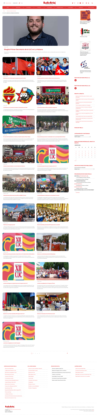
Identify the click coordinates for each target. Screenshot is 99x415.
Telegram (82, 3)
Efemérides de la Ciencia (9, 374)
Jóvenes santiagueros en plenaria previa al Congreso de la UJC (15, 283)
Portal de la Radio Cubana (33, 370)
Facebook (74, 3)
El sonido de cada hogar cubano (81, 370)
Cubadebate (30, 382)
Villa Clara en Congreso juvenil (9, 224)
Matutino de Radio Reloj (9, 368)
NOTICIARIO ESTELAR (83, 176)
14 (88, 153)
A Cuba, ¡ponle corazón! (9, 378)
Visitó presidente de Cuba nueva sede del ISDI (84, 116)
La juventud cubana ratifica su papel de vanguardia (47, 107)
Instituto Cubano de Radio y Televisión (35, 368)
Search (92, 3)
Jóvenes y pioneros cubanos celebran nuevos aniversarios (48, 78)
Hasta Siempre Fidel (8, 388)
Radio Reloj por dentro (79, 372)
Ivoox (86, 3)
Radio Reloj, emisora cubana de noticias (15, 409)
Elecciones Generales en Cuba (10, 397)
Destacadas (18, 7)
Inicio (8, 7)
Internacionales (60, 7)
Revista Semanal (91, 7)
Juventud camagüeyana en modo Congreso (11, 343)
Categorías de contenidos (79, 135)
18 (79, 155)
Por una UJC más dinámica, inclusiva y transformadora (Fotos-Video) (16, 136)
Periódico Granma (31, 384)
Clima (19, 3)
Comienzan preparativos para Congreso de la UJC (47, 166)
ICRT (93, 410)
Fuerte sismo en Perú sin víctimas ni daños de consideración (84, 108)
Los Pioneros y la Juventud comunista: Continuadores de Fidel (15, 107)
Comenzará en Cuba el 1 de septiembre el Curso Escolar (84, 114)
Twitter (72, 3)
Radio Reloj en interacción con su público (82, 376)
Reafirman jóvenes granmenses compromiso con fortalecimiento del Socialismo (18, 254)
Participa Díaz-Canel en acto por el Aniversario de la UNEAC (85, 100)
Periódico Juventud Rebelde (33, 386)
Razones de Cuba (31, 372)
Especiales (81, 7)
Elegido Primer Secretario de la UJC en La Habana (23, 49)
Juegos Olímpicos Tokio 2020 (10, 382)
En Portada (29, 7)
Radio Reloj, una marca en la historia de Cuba (83, 374)
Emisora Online (8, 3)
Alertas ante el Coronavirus (10, 384)
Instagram (77, 3)
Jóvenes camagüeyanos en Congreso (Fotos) (46, 283)
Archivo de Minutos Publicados (79, 167)
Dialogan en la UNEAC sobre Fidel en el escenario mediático (84, 111)
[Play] (75, 80)
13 (85, 153)
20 (85, 155)
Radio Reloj (49, 3)
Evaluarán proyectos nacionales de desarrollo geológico (84, 103)
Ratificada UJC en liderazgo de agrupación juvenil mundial (14, 78)
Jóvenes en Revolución (9, 376)
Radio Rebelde (31, 376)
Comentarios (70, 7)
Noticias (39, 7)
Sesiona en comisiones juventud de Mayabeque (46, 254)
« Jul (75, 160)
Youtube (80, 3)
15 (91, 153)
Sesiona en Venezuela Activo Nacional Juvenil (46, 313)
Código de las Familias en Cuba (10, 370)
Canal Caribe (30, 378)
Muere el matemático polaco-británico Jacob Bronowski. (84, 97)
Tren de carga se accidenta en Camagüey (83, 105)
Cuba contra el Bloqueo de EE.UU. (11, 386)
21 (88, 155)
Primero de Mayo (8, 392)
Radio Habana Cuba (31, 374)
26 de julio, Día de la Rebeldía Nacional (11, 380)
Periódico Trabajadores (32, 388)
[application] (75, 80)
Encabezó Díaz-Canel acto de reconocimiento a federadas (84, 122)
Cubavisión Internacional (32, 380)
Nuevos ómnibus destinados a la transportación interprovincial (84, 119)
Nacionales (49, 7)
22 (91, 155)
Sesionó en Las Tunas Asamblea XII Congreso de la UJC (13, 313)
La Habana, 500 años (9, 394)
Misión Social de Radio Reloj (80, 368)
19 (82, 155)
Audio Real (78, 192)
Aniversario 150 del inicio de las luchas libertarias (13, 395)
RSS (88, 3)
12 (82, 153)
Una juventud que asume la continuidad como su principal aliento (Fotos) (51, 136)
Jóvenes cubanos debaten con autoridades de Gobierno (14, 166)
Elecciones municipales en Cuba (10, 372)
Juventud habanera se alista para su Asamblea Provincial (48, 195)
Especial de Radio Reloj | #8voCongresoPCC (13, 390)
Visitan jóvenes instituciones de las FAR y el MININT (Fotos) (14, 195)
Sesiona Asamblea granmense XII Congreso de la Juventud (48, 224)
